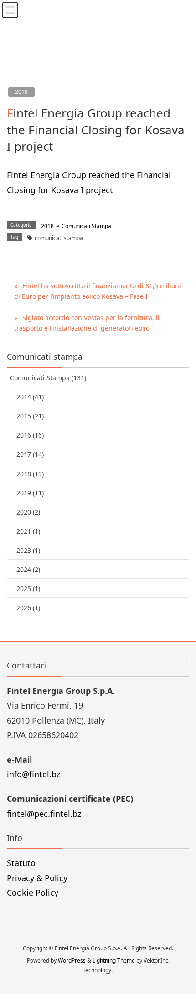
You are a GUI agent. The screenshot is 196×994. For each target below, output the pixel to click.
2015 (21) (30, 416)
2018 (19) (30, 473)
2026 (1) (28, 607)
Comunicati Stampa (86, 226)
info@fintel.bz (33, 774)
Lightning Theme (114, 960)
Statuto (21, 862)
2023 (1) (28, 550)
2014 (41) (30, 397)
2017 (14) (30, 454)
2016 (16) (30, 435)
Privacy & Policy (37, 877)
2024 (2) (28, 569)
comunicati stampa (59, 238)
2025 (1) (28, 588)
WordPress (72, 960)
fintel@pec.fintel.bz (44, 813)
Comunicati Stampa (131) (48, 377)
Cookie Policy (32, 892)
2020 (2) (28, 512)
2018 (21, 92)
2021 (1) (28, 531)
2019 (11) (30, 493)
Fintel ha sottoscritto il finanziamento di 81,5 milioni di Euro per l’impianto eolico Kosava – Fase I (97, 291)
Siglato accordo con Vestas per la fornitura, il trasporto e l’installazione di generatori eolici (87, 322)
